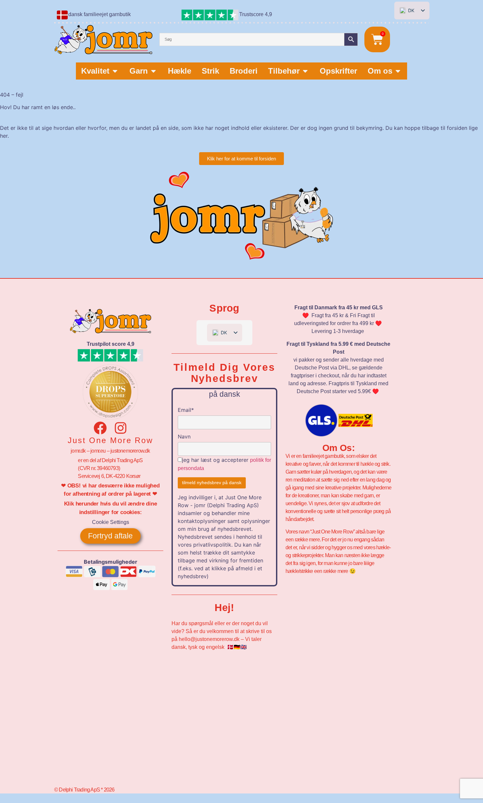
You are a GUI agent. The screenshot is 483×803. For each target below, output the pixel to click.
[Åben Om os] (398, 71)
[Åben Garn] (153, 71)
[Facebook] (100, 428)
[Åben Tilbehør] (305, 71)
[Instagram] (120, 428)
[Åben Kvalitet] (115, 71)
